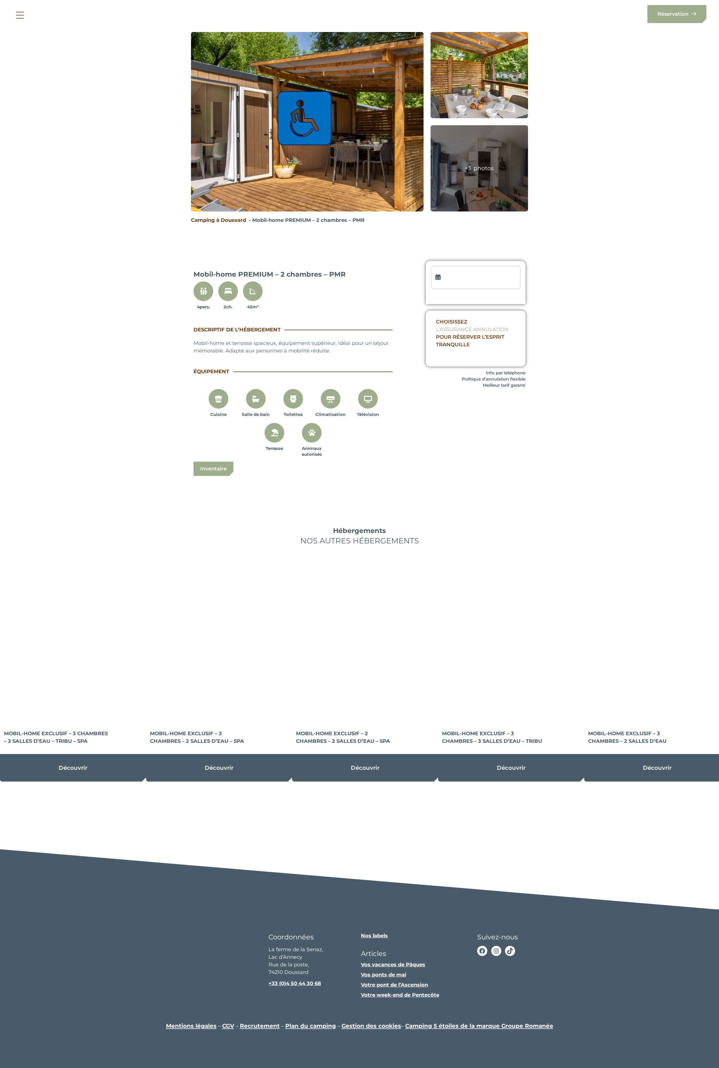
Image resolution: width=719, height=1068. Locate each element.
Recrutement (260, 1025)
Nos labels (374, 936)
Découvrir (73, 767)
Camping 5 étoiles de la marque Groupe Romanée (479, 1025)
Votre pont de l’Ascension (394, 985)
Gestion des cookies (371, 1025)
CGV (228, 1025)
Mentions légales (191, 1025)
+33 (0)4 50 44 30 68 (295, 983)
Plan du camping (310, 1025)
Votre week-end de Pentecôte (400, 995)
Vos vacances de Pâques (393, 965)
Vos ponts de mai (383, 975)
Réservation (672, 14)
